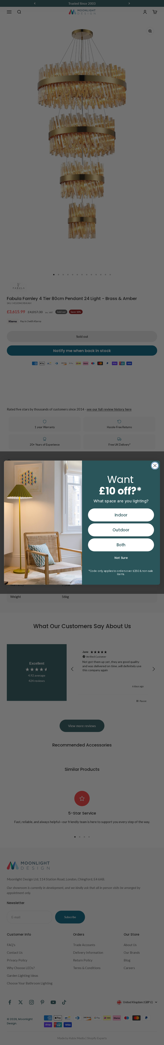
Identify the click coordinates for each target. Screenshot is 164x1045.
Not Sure (121, 558)
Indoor (121, 514)
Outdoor (121, 530)
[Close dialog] (154, 465)
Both (121, 545)
